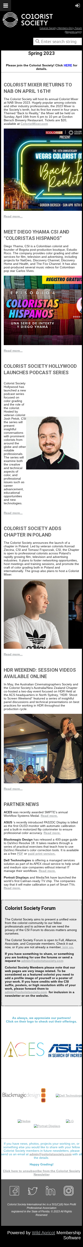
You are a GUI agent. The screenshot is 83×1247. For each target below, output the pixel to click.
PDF (20, 853)
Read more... (13, 216)
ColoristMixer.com (34, 123)
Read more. (49, 815)
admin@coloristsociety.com (42, 961)
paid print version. (42, 853)
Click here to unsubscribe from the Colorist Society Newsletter (41, 1172)
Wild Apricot (43, 1232)
